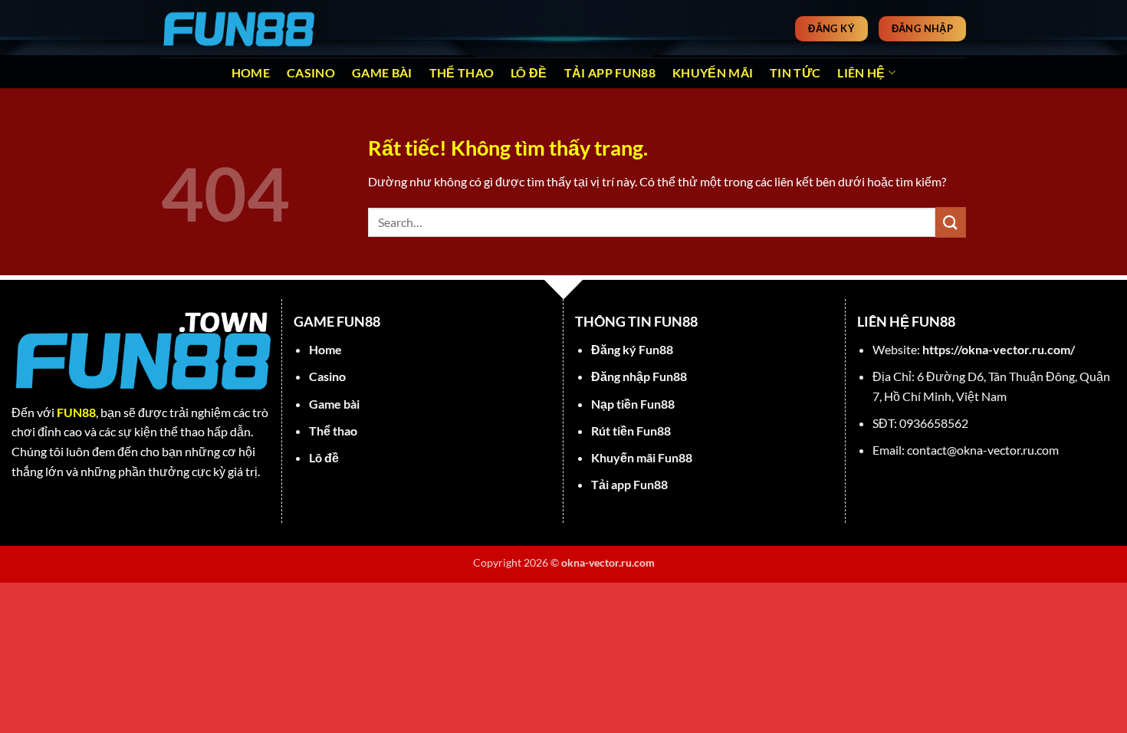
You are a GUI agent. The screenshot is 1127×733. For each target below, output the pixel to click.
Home (251, 72)
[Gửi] (950, 222)
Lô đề (529, 72)
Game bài (382, 72)
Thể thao (462, 72)
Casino (311, 72)
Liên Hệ (861, 72)
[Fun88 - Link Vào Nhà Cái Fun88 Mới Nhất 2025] (237, 28)
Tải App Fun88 (610, 72)
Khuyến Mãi (712, 72)
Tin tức (795, 72)
